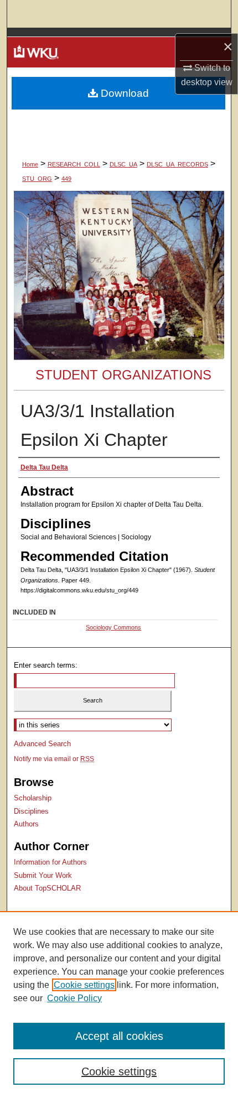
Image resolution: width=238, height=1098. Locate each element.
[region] (119, 1004)
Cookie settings (84, 985)
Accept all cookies (119, 1036)
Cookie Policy (74, 998)
